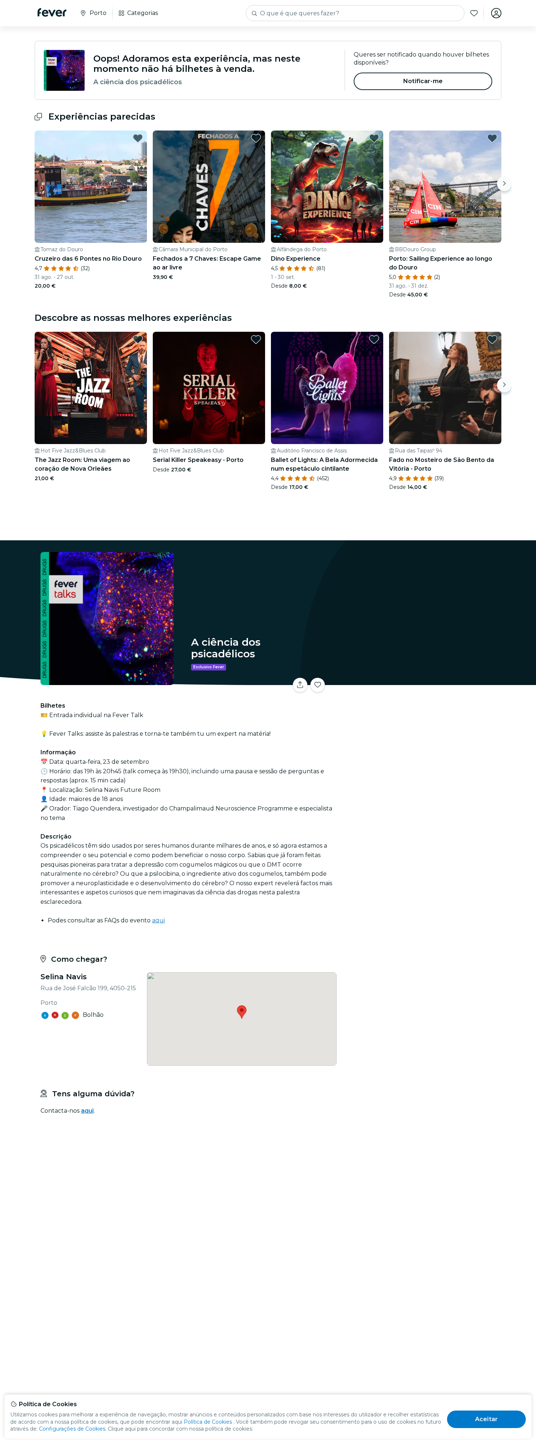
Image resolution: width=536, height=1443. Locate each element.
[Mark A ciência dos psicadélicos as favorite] (317, 685)
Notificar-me (423, 81)
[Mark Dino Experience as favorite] (374, 138)
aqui (158, 920)
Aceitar (486, 1419)
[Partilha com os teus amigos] (300, 685)
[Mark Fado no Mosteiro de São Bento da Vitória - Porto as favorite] (492, 339)
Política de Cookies (208, 1422)
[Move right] (504, 183)
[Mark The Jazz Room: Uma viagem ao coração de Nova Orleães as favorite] (138, 339)
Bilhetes (420, 680)
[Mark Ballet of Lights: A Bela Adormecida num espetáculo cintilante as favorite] (374, 339)
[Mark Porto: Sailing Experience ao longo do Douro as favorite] (492, 138)
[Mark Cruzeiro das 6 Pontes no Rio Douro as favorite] (138, 138)
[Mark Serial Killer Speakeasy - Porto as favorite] (256, 339)
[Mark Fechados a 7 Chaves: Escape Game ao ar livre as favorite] (256, 138)
